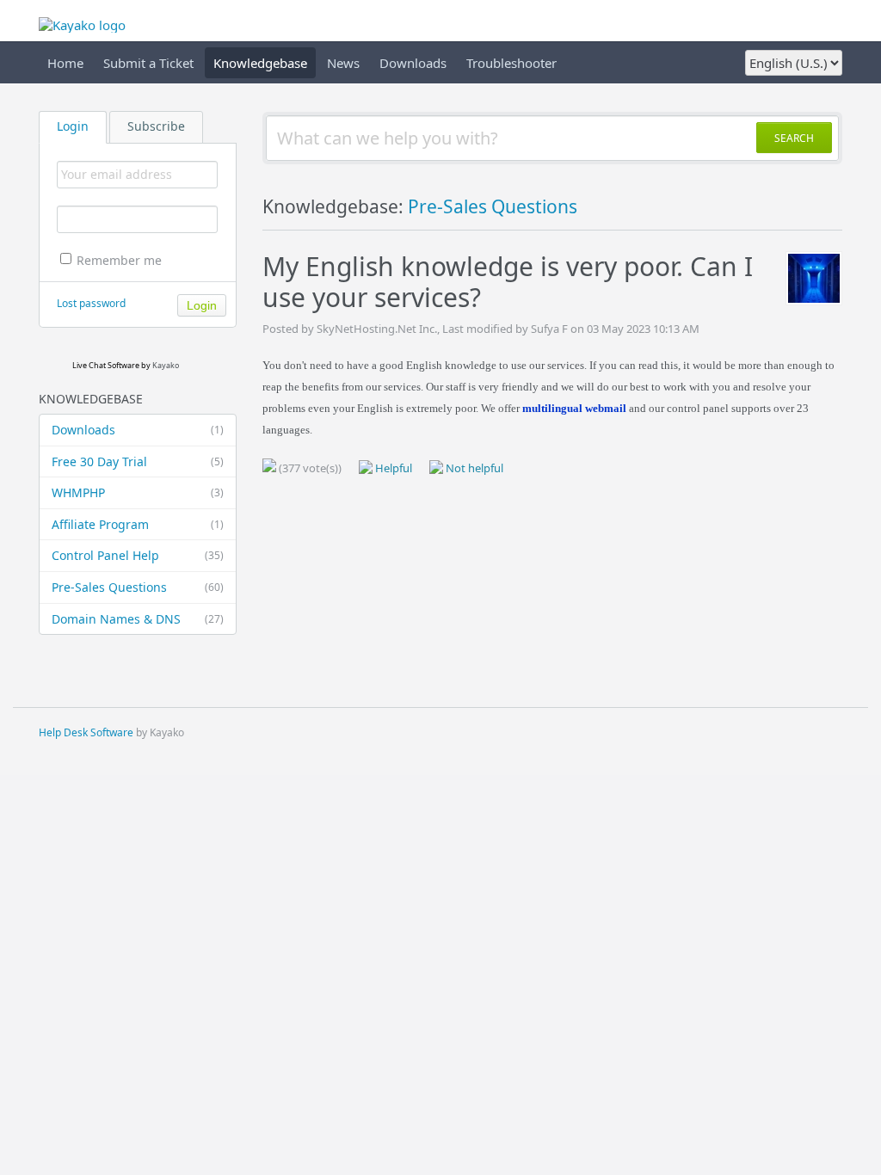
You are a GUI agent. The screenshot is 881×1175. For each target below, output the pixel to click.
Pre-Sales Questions (138, 587)
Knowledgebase (260, 62)
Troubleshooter (511, 62)
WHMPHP (138, 492)
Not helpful (473, 468)
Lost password (91, 303)
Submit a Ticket (148, 62)
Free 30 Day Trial (138, 461)
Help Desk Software (86, 732)
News (343, 62)
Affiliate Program (138, 524)
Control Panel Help (138, 555)
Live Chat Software (105, 365)
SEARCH (794, 138)
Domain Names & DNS (138, 619)
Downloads (413, 62)
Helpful (392, 468)
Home (65, 62)
